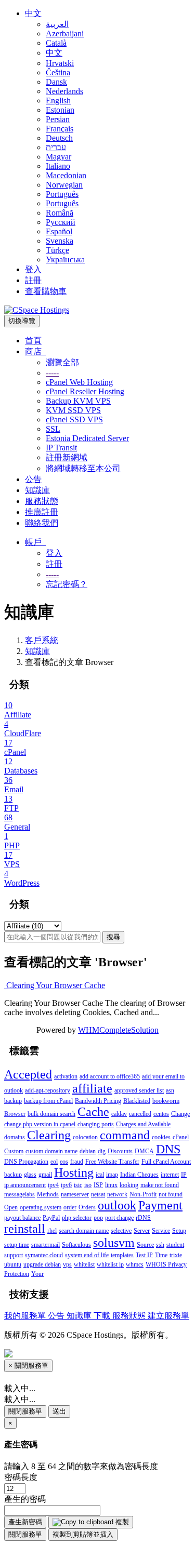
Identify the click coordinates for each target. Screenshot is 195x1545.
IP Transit (61, 447)
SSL (53, 428)
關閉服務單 (25, 1411)
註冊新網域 (66, 457)
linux (111, 1185)
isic (78, 1185)
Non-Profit (143, 1194)
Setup (179, 1230)
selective (121, 1230)
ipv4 (53, 1185)
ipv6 (66, 1185)
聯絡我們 (41, 522)
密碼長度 (20, 1477)
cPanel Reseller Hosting (85, 391)
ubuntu (12, 1264)
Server (142, 1230)
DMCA (144, 1151)
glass (30, 1174)
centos (161, 1113)
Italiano (58, 166)
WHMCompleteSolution (118, 1029)
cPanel (181, 1137)
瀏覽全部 (62, 362)
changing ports (95, 1124)
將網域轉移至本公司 (83, 468)
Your (37, 1273)
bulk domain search (51, 1113)
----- (52, 372)
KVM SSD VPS (73, 410)
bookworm (165, 1100)
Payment (160, 1205)
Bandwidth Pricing (98, 1100)
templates (122, 1255)
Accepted (28, 1074)
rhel (52, 1230)
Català (56, 42)
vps (67, 1264)
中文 (33, 13)
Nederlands (64, 91)
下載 (103, 1315)
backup (13, 1100)
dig (102, 1151)
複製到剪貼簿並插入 (83, 1534)
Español (59, 231)
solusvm (114, 1242)
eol (54, 1161)
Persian (58, 119)
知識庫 (37, 490)
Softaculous (76, 1244)
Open (11, 1207)
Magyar (58, 156)
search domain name (84, 1230)
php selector (77, 1217)
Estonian (60, 109)
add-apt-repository (47, 1090)
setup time (16, 1244)
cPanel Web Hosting (79, 382)
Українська (65, 259)
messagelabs (19, 1194)
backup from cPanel (48, 1100)
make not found (159, 1185)
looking (129, 1185)
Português (62, 194)
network (117, 1194)
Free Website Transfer (112, 1161)
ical (100, 1174)
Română (59, 212)
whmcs (135, 1264)
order (69, 1207)
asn (170, 1090)
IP (184, 1174)
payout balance (22, 1217)
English (58, 100)
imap (112, 1174)
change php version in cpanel (39, 1124)
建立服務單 (168, 1315)
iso (88, 1185)
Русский (60, 222)
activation (65, 1076)
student (175, 1244)
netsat (98, 1194)
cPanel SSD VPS (74, 419)
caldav (119, 1113)
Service (161, 1230)
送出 (59, 1411)
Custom (13, 1151)
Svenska (59, 240)
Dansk (56, 81)
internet (170, 1174)
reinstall (24, 1228)
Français (59, 128)
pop (98, 1217)
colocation (85, 1137)
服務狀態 (41, 501)
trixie (176, 1255)
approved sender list (139, 1090)
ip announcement (25, 1185)
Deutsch (59, 138)
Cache (93, 1111)
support (13, 1255)
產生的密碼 (25, 1499)
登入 (33, 269)
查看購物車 (46, 291)
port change (119, 1217)
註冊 (33, 280)
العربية (57, 24)
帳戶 (35, 542)
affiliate (92, 1088)
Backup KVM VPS (78, 400)
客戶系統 (41, 640)
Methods (48, 1194)
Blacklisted (136, 1100)
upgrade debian (42, 1264)
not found (171, 1194)
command (125, 1135)
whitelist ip (110, 1264)
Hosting (74, 1172)
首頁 (33, 340)
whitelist (84, 1264)
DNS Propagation (26, 1161)
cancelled (140, 1113)
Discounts (120, 1151)
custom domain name (51, 1151)
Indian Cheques (139, 1174)
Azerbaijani (65, 33)
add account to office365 (110, 1076)
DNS (168, 1149)
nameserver (75, 1194)
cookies (161, 1137)
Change (180, 1113)
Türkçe (57, 250)
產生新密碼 (25, 1522)
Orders (87, 1207)
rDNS (143, 1217)
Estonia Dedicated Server (87, 438)
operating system (40, 1207)
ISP (98, 1185)
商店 (35, 351)
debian (88, 1151)
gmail (45, 1174)
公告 (33, 479)
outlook (117, 1205)
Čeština (58, 72)
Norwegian (64, 184)
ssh (160, 1244)
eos (64, 1161)
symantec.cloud (44, 1255)
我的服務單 (26, 1315)
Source (145, 1244)
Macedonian (66, 175)
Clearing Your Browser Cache (54, 985)
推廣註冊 (41, 512)
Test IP (144, 1255)
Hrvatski (60, 63)
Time (161, 1255)
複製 (121, 1522)
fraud (76, 1161)
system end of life (87, 1255)
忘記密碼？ (66, 584)
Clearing (49, 1135)
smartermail (45, 1244)
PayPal (51, 1217)
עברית (56, 147)
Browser (14, 1113)
